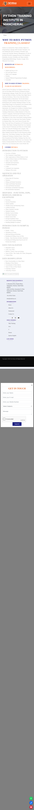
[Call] (31, 802)
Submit (17, 424)
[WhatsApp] (31, 798)
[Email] (31, 807)
